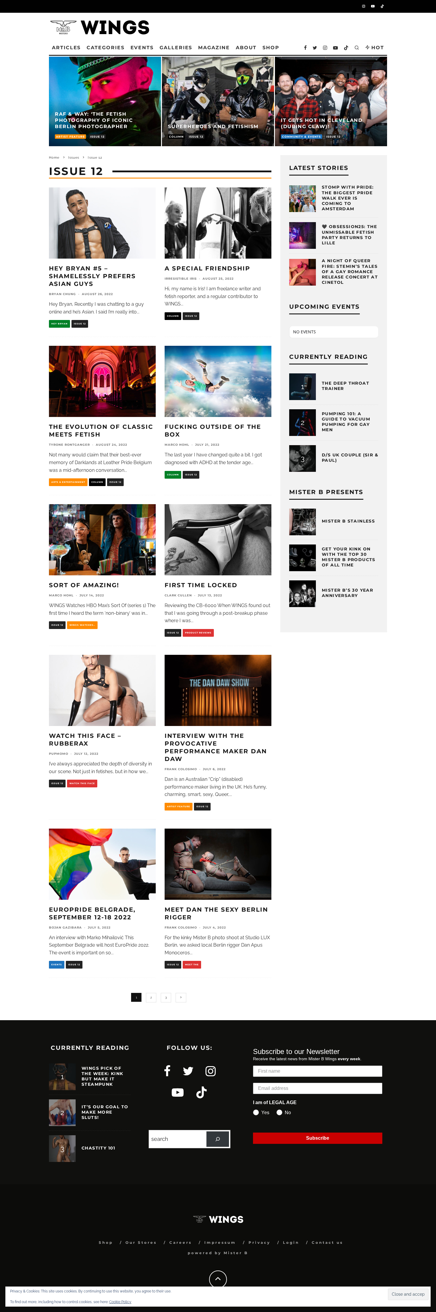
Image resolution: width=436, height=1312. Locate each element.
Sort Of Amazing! (84, 585)
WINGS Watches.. (82, 625)
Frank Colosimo (181, 769)
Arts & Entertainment (68, 482)
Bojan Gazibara (65, 927)
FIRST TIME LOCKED (201, 585)
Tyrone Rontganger (69, 445)
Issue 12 (80, 323)
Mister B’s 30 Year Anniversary (347, 592)
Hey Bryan (59, 323)
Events (142, 47)
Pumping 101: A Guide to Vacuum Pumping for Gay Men (346, 422)
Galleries (176, 47)
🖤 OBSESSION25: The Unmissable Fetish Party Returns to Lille (349, 235)
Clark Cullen (178, 595)
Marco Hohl (177, 445)
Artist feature (178, 806)
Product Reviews (198, 632)
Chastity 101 (98, 1148)
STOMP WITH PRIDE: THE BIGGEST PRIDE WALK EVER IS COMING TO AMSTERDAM (348, 197)
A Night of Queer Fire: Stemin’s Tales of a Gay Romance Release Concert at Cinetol (350, 271)
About (246, 47)
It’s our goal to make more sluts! (105, 1112)
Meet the (192, 964)
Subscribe (317, 1138)
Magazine (214, 47)
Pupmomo (58, 754)
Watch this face (82, 783)
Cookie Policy (120, 1302)
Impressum (220, 1242)
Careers (180, 1242)
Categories (105, 47)
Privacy (259, 1242)
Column (173, 316)
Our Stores (141, 1242)
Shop (106, 1242)
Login (291, 1242)
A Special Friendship (207, 268)
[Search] (217, 1139)
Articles (66, 47)
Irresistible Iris (181, 279)
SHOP (270, 47)
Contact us (327, 1242)
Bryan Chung (62, 294)
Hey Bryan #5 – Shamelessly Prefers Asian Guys (92, 276)
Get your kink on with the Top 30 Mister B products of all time (348, 557)
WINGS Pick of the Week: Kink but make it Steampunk (102, 1076)
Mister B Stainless (348, 521)
